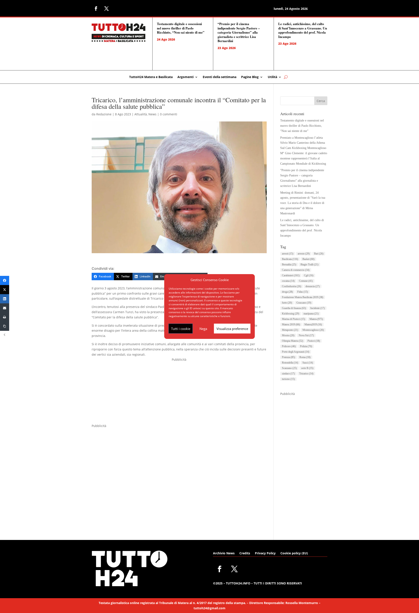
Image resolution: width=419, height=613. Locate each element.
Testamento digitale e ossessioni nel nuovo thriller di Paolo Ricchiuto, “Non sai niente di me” (180, 28)
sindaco (288, 373)
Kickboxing (290, 313)
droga (287, 291)
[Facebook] (4, 280)
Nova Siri (306, 335)
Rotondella (290, 362)
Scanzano (289, 368)
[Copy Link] (4, 326)
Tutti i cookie (180, 328)
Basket (308, 259)
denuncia (313, 286)
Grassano (303, 302)
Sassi (307, 362)
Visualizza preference (232, 328)
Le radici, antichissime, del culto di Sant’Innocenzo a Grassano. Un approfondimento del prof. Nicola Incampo (302, 30)
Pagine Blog (250, 77)
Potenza (288, 357)
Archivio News (224, 553)
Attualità (140, 114)
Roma (305, 357)
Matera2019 (313, 324)
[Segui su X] (106, 8)
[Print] (4, 317)
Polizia (306, 346)
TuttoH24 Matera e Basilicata (151, 77)
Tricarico (306, 373)
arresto (304, 253)
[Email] (4, 307)
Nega (203, 328)
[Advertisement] (179, 392)
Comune (306, 280)
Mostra (288, 335)
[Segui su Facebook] (96, 8)
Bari (318, 253)
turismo (288, 379)
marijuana (311, 313)
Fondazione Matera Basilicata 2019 (302, 297)
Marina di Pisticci (293, 319)
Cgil (308, 275)
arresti (287, 253)
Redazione (104, 114)
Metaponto (290, 329)
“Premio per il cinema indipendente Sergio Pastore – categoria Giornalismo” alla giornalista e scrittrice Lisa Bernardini (239, 32)
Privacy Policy (265, 553)
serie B (307, 368)
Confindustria (291, 286)
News (152, 114)
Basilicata (290, 259)
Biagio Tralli (309, 264)
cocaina (288, 280)
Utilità (272, 77)
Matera (316, 319)
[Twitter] (4, 289)
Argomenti (185, 77)
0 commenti (168, 114)
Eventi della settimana (219, 77)
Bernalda (289, 264)
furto (287, 302)
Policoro (289, 346)
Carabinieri (291, 275)
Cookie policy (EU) (294, 553)
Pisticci (313, 340)
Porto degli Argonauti (295, 351)
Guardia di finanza (294, 308)
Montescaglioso (313, 329)
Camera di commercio (295, 269)
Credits (244, 553)
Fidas (302, 291)
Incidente (317, 308)
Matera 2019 (291, 324)
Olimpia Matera (292, 340)
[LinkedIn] (4, 298)
